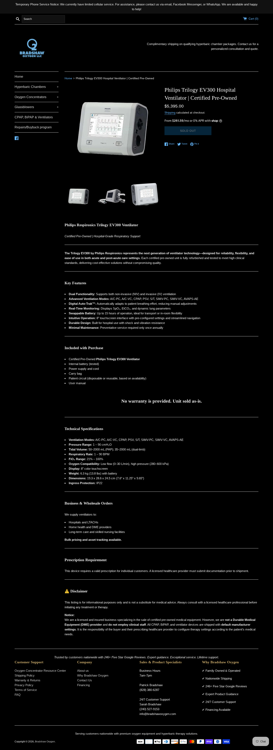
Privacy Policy (24, 685)
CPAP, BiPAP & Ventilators (34, 117)
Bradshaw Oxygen (45, 741)
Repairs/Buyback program (33, 127)
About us (83, 670)
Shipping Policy (25, 675)
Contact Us (84, 680)
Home (19, 76)
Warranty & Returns (27, 680)
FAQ (18, 694)
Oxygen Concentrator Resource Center (40, 670)
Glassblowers (37, 107)
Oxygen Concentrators (37, 97)
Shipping (169, 112)
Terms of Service (26, 690)
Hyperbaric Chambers (37, 86)
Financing (83, 685)
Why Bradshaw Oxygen (92, 675)
